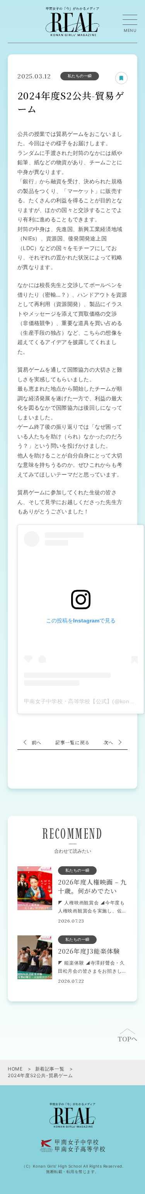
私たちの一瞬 (80, 75)
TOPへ (127, 1038)
